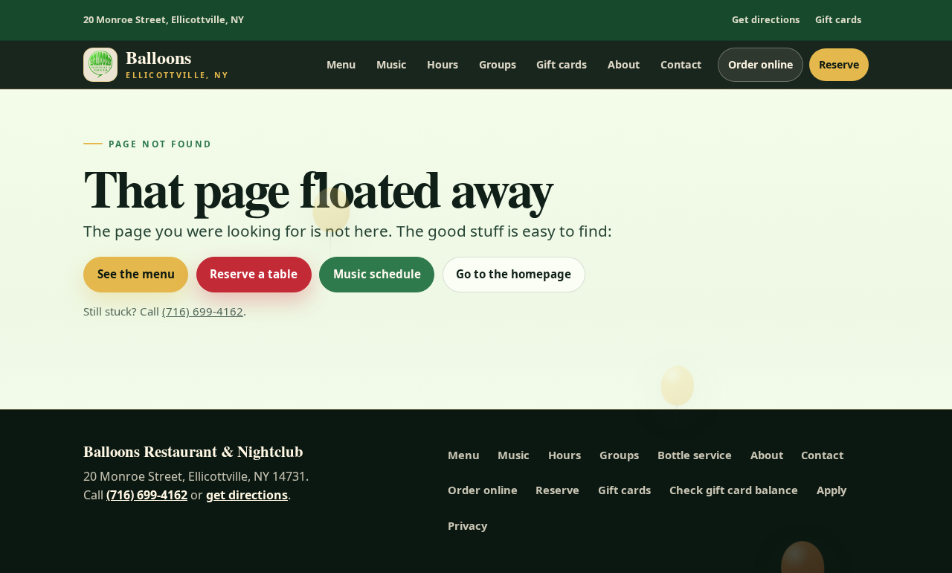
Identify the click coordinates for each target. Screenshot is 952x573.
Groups (497, 64)
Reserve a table (254, 273)
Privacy (467, 525)
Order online (760, 64)
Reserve (839, 64)
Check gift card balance (733, 489)
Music (391, 64)
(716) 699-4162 (202, 311)
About (624, 64)
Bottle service (694, 454)
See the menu (136, 273)
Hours (442, 64)
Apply (831, 489)
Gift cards (838, 19)
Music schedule (377, 273)
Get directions (766, 19)
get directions (247, 495)
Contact (680, 64)
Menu (341, 64)
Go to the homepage (513, 273)
